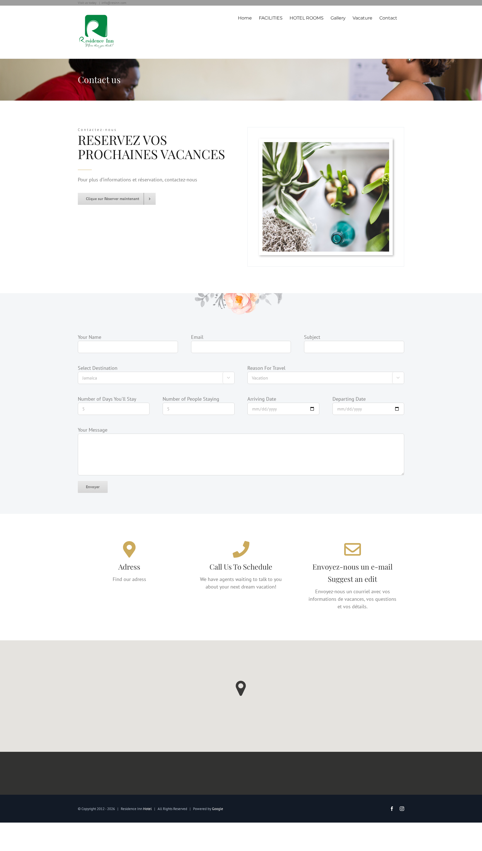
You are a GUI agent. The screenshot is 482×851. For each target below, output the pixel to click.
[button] (241, 688)
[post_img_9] (325, 197)
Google (217, 808)
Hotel (147, 808)
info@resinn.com (114, 3)
